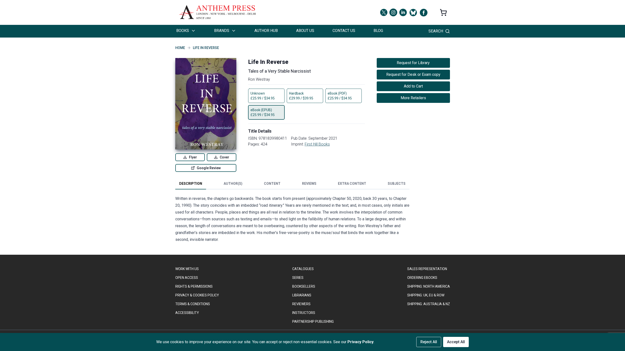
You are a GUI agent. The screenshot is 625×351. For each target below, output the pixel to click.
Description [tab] (190, 183)
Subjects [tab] (397, 183)
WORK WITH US (187, 269)
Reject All (428, 342)
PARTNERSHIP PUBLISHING (313, 321)
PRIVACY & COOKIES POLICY (197, 295)
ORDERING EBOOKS (422, 278)
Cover (224, 157)
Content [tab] (272, 183)
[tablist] (292, 184)
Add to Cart (413, 86)
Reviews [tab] (309, 183)
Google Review (209, 168)
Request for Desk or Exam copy (413, 74)
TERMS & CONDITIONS (192, 304)
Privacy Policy (360, 342)
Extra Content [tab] (352, 183)
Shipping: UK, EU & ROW (425, 295)
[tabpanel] (292, 220)
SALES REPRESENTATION (427, 269)
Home (180, 48)
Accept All (456, 342)
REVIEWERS (301, 304)
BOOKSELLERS (303, 286)
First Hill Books (317, 144)
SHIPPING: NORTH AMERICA (428, 286)
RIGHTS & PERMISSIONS (194, 286)
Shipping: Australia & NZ (428, 304)
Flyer (193, 157)
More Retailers (413, 98)
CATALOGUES (303, 269)
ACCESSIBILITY (187, 313)
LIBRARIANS (301, 295)
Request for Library (413, 62)
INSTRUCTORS (303, 313)
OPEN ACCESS (186, 278)
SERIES (297, 278)
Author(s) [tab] (233, 183)
